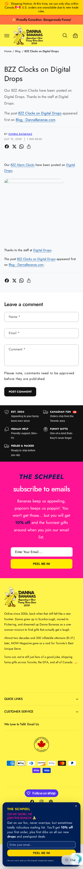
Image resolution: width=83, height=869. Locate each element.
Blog (18, 51)
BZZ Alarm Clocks (22, 165)
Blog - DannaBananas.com (35, 119)
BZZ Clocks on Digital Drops (41, 51)
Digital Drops (42, 250)
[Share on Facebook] (6, 146)
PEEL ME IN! (41, 563)
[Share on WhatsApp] (21, 146)
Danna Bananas (20, 134)
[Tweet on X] (14, 146)
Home (7, 51)
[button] (6, 35)
